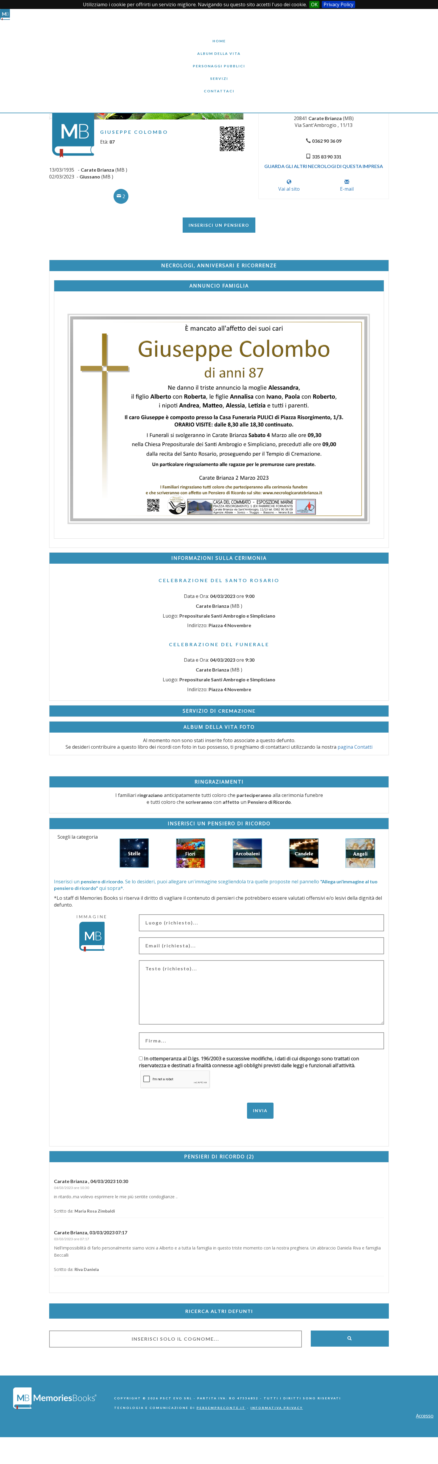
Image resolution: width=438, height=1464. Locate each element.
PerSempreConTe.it (221, 1407)
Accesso (425, 1415)
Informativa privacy (277, 1407)
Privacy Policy (338, 4)
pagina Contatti (355, 747)
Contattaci (219, 86)
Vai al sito (289, 189)
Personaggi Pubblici (219, 61)
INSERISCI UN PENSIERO (219, 225)
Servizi (219, 74)
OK (314, 4)
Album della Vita (219, 49)
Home (219, 36)
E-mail (347, 189)
